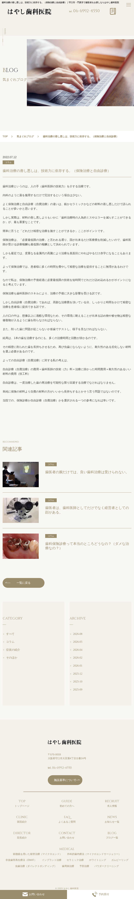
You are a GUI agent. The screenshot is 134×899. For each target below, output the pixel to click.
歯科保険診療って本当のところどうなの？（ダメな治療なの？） (87, 546)
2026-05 (77, 641)
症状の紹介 (13, 649)
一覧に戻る (24, 582)
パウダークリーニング (106, 866)
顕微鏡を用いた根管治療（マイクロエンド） (37, 854)
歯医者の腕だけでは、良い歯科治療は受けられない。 (87, 472)
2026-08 (77, 633)
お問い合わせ (37, 894)
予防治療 (84, 866)
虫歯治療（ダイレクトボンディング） (36, 866)
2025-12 (77, 673)
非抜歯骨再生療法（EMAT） (21, 860)
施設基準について (65, 780)
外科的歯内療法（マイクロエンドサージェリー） (94, 854)
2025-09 (77, 689)
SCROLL (5, 31)
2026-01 (77, 665)
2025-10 (77, 681)
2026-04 (77, 649)
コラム (10, 641)
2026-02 (77, 657)
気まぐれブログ (25, 136)
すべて (10, 633)
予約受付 (104, 894)
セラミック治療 (75, 860)
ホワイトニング (97, 860)
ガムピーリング (119, 860)
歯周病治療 (68, 866)
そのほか (11, 657)
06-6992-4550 (86, 11)
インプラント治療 (51, 860)
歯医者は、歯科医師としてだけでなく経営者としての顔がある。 (87, 510)
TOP (5, 136)
